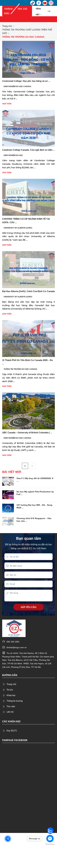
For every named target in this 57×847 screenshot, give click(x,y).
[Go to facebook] (50, 838)
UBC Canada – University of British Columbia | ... (27, 432)
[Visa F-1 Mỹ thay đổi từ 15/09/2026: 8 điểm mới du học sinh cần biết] (8, 481)
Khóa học (11, 695)
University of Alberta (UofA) (18, 228)
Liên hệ (10, 712)
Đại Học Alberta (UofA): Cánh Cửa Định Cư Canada (28, 291)
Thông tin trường (15, 701)
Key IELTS (12, 730)
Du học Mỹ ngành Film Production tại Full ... (35, 492)
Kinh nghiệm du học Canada (17, 86)
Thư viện (11, 706)
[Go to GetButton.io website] (50, 844)
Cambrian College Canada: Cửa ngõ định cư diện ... (28, 150)
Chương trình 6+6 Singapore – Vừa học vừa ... (34, 519)
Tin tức (10, 689)
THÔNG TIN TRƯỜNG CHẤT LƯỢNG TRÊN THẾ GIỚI (27, 31)
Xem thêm (6, 104)
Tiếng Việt (38, 10)
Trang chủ (7, 26)
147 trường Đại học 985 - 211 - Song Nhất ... (34, 506)
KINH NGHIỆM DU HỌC (13, 155)
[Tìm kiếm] (53, 11)
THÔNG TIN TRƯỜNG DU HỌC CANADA (20, 369)
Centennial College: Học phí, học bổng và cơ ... (26, 81)
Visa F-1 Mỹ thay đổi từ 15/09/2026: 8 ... (35, 479)
